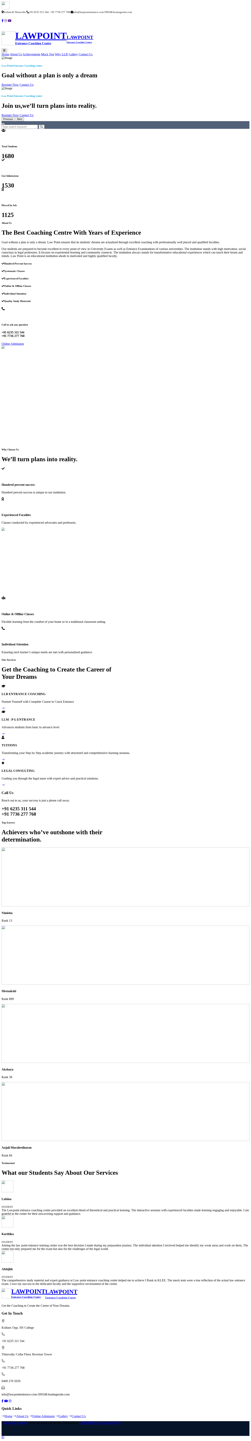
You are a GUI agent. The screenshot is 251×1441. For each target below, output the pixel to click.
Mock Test (47, 54)
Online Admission (13, 343)
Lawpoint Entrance (16, 1423)
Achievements (31, 54)
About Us (16, 54)
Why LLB (61, 54)
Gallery (73, 54)
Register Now (10, 84)
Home (5, 54)
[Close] (3, 123)
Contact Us (86, 54)
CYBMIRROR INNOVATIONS (100, 1423)
